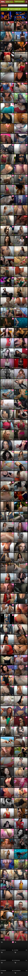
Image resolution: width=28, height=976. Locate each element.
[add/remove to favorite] (2, 22)
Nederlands (4, 5)
